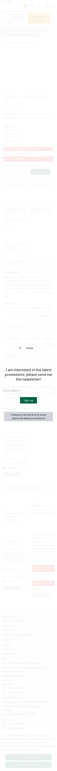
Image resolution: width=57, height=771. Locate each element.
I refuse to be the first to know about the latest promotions (28, 416)
